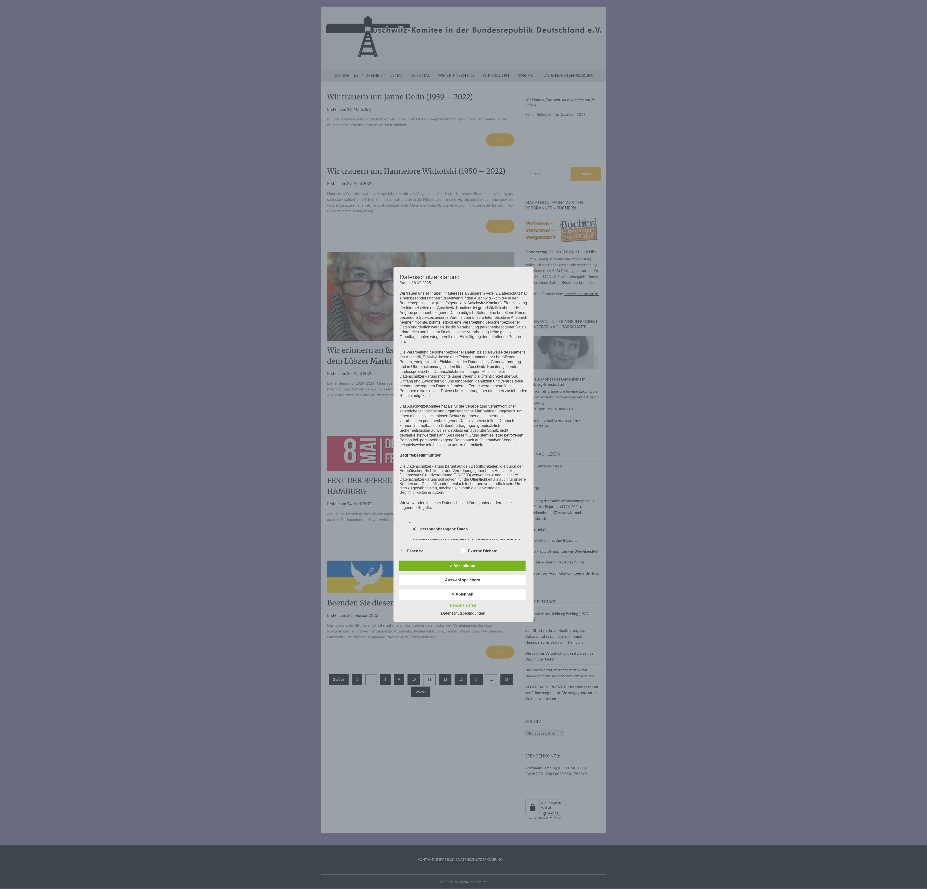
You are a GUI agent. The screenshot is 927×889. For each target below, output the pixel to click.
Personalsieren (463, 605)
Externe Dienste (482, 551)
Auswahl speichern (462, 580)
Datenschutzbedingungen (463, 613)
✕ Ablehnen (462, 594)
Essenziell (416, 551)
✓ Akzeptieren (462, 566)
